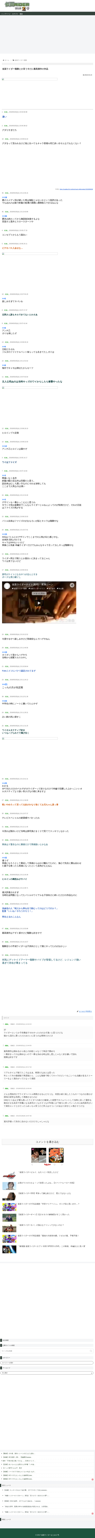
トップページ (5, 13)
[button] (91, 1351)
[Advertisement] (47, 34)
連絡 (21, 13)
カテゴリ (15, 13)
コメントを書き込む (47, 1141)
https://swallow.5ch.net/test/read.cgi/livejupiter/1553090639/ (76, 189)
